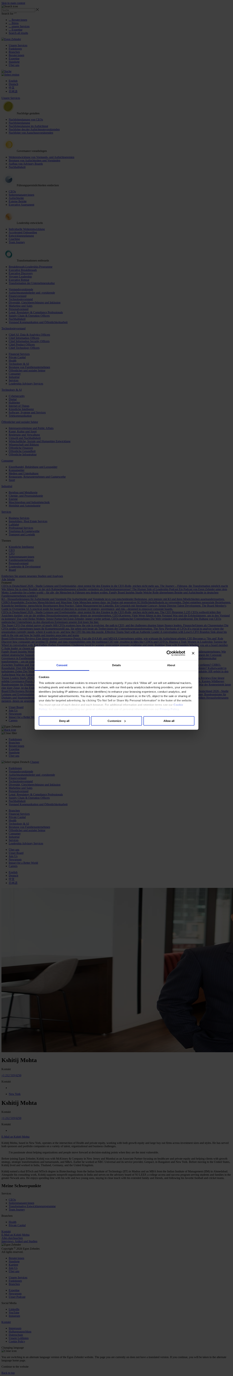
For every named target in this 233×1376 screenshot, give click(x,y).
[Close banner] (193, 653)
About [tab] (171, 665)
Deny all (64, 720)
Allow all (168, 720)
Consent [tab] (61, 665)
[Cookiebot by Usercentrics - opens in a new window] (169, 653)
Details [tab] (116, 665)
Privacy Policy (169, 709)
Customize (114, 720)
